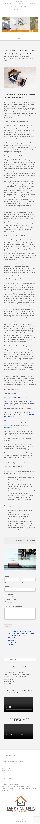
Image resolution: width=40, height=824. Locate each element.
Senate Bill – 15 (13, 642)
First (5, 582)
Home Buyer (11, 597)
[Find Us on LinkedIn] (28, 6)
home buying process (14, 453)
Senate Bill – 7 (12, 644)
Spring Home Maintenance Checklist (19, 631)
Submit (8, 626)
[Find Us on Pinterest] (25, 6)
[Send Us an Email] (15, 6)
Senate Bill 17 (12, 640)
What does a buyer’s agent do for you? (16, 397)
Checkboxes (9, 594)
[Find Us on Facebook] (18, 6)
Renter (9, 602)
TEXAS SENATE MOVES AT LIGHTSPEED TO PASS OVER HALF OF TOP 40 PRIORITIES (21, 636)
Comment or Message (13, 606)
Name (7, 576)
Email (7, 586)
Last (22, 582)
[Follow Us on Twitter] (21, 6)
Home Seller (11, 599)
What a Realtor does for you (20, 9)
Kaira (25, 819)
